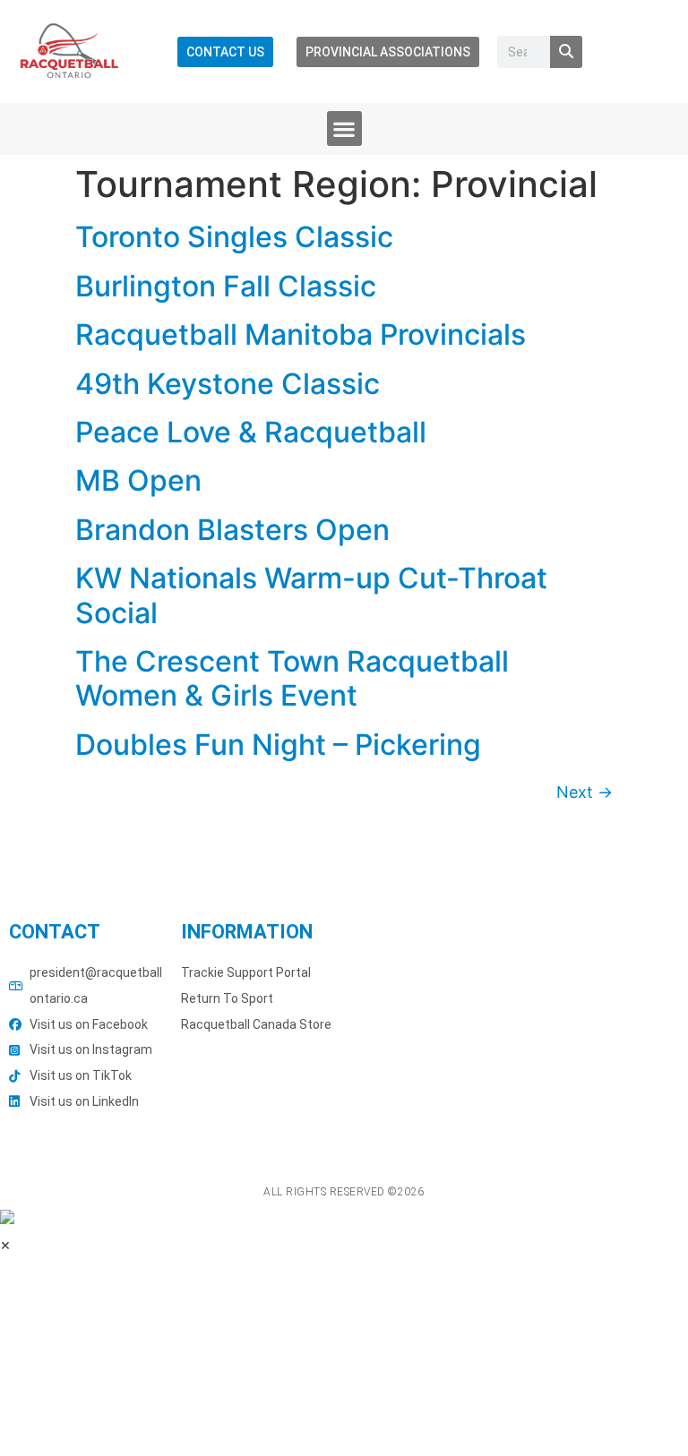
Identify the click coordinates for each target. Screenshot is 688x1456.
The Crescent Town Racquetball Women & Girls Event (292, 678)
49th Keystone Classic (227, 383)
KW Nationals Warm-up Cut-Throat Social (311, 595)
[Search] (566, 52)
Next (584, 792)
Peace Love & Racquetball (250, 432)
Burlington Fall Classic (225, 286)
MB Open (138, 480)
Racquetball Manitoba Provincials (300, 334)
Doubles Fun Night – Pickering (278, 744)
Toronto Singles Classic (234, 236)
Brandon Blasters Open (232, 529)
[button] (344, 128)
